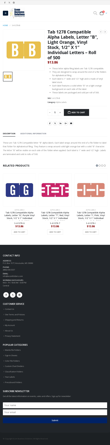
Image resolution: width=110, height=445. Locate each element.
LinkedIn (60, 123)
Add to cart (78, 112)
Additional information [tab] (33, 133)
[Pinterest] (14, 2)
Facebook (50, 123)
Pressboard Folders (13, 382)
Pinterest (19, 295)
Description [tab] (9, 133)
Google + (66, 123)
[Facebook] (5, 2)
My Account (10, 325)
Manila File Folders (13, 350)
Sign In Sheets (11, 355)
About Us (9, 331)
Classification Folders (14, 371)
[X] (9, 2)
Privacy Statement (12, 336)
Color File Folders (12, 361)
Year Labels (10, 377)
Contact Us (9, 309)
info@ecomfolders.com (13, 276)
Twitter (55, 123)
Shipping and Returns (14, 320)
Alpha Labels (61, 102)
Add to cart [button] (19, 232)
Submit (55, 420)
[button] (5, 13)
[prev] (101, 32)
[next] (105, 32)
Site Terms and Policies (15, 314)
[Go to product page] (19, 190)
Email (71, 123)
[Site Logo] (17, 13)
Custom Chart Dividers (14, 366)
